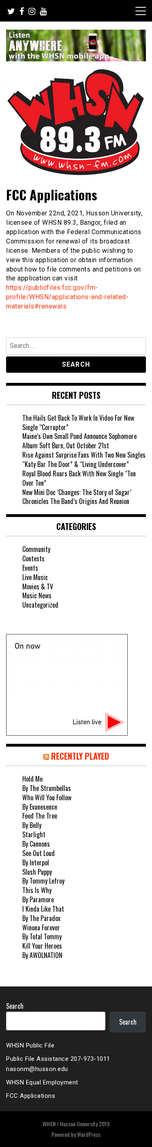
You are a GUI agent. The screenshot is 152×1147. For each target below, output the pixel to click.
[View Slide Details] (76, 45)
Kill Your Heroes (42, 946)
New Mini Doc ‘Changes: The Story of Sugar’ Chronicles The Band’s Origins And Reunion (76, 496)
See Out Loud (38, 853)
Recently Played (80, 756)
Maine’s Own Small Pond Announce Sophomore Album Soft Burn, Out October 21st (79, 440)
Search (15, 1006)
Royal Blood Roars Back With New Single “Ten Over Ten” (79, 478)
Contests (33, 558)
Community (36, 549)
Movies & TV (37, 586)
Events (30, 568)
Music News (36, 595)
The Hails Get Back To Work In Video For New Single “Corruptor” (78, 422)
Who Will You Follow (46, 797)
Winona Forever (41, 927)
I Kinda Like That (43, 909)
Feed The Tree (39, 816)
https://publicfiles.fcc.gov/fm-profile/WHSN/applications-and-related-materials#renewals (67, 297)
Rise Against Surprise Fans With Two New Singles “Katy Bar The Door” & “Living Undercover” (84, 459)
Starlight (33, 834)
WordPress (89, 1134)
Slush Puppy (37, 872)
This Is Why (36, 890)
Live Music (35, 577)
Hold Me (32, 779)
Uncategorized (40, 605)
